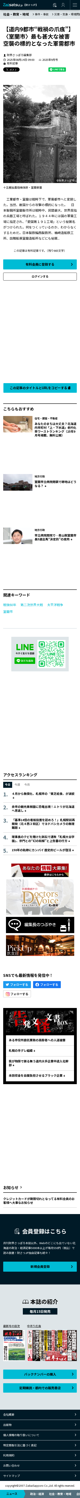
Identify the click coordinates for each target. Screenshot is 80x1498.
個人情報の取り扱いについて (21, 1435)
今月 (27, 784)
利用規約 (8, 1455)
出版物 (7, 1425)
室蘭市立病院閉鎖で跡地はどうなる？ (55, 484)
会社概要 (8, 1414)
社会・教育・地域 (60, 1494)
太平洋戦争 (55, 604)
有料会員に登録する (40, 264)
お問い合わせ (11, 1465)
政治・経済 (37, 1494)
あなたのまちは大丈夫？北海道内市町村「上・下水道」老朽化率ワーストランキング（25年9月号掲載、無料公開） (55, 430)
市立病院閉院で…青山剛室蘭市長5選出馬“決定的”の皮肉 (55, 537)
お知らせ (11, 1187)
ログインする (40, 276)
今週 (17, 784)
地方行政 (40, 476)
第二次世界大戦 (31, 604)
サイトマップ (11, 1476)
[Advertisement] (40, 330)
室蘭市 (8, 611)
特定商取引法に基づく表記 (19, 1445)
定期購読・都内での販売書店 (40, 1388)
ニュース (11, 1494)
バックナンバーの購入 (40, 1374)
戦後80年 (9, 604)
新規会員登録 (40, 1266)
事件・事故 (42, 14)
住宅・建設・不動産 (46, 418)
